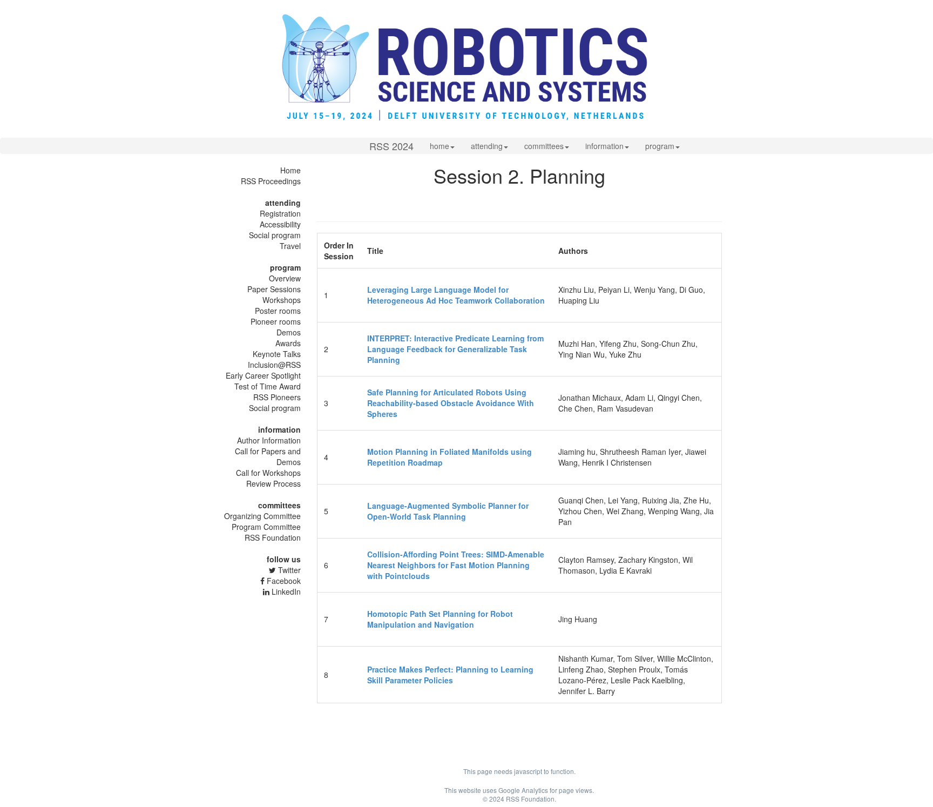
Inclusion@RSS (274, 364)
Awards (288, 343)
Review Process (273, 483)
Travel (290, 245)
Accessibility (280, 224)
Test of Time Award (267, 386)
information (604, 145)
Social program (275, 235)
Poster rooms (278, 310)
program (659, 145)
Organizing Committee (262, 515)
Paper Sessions (274, 289)
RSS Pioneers (277, 397)
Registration (280, 213)
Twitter (288, 569)
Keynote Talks (277, 353)
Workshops (281, 299)
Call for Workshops (268, 472)
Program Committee (266, 526)
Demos (288, 332)
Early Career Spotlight (263, 375)
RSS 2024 (391, 146)
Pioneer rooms (276, 321)
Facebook (283, 580)
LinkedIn (285, 591)
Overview (285, 278)
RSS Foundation (273, 537)
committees (544, 145)
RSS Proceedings (271, 181)
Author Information (269, 440)
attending (487, 145)
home (439, 145)
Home (290, 170)
